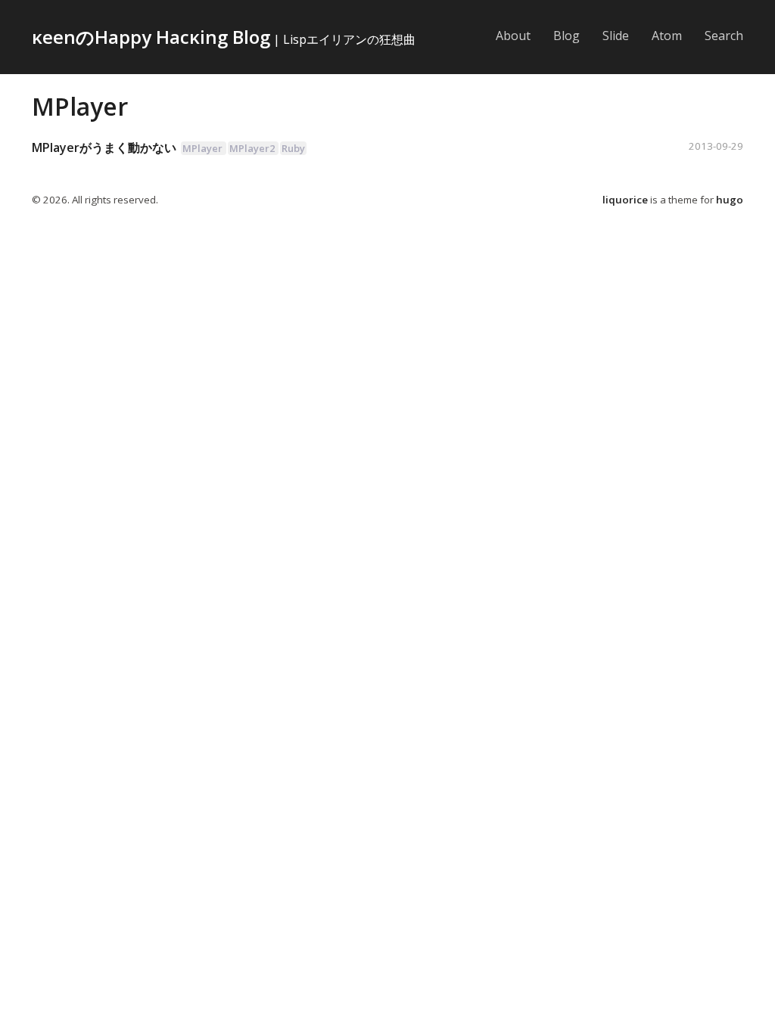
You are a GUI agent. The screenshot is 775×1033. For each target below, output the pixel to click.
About (513, 35)
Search (724, 35)
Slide (615, 35)
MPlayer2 (252, 148)
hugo (729, 199)
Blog (566, 35)
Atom (667, 35)
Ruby (293, 148)
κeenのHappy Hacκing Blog (151, 36)
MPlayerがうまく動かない (104, 147)
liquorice (625, 199)
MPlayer (80, 106)
